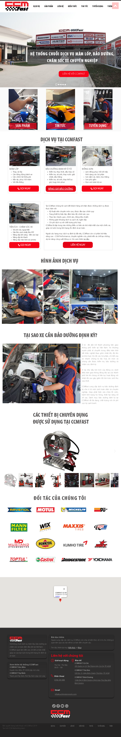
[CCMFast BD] (65, 84)
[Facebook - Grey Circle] (58, 706)
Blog (79, 648)
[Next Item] (113, 296)
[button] (109, 6)
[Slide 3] (43, 399)
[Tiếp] (77, 373)
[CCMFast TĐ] (63, 84)
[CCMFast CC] (61, 84)
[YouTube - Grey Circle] (62, 706)
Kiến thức (71, 648)
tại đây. (86, 239)
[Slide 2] (40, 399)
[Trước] (6, 373)
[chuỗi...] (55, 84)
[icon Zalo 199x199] (66, 706)
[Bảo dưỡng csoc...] (58, 84)
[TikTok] (54, 706)
